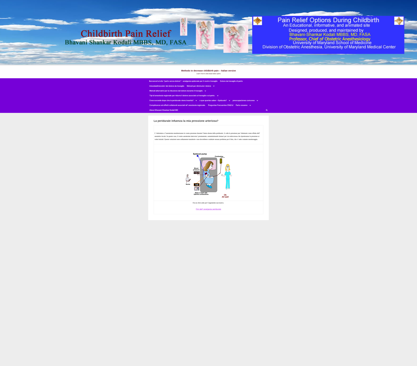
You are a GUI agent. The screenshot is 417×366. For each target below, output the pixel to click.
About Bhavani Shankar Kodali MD (163, 110)
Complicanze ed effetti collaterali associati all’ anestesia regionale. (177, 105)
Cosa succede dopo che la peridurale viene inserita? (171, 100)
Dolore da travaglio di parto (231, 81)
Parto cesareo (241, 105)
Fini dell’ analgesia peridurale (208, 209)
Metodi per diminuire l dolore (199, 86)
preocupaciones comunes (244, 100)
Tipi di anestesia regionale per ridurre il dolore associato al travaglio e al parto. (182, 95)
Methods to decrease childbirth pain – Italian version (208, 70)
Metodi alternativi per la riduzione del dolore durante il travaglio (176, 91)
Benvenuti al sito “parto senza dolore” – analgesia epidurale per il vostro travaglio (183, 81)
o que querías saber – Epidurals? (213, 100)
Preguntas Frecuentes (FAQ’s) (220, 105)
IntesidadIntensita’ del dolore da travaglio (166, 86)
